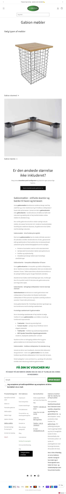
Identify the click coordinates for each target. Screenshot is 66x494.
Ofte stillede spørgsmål (22, 428)
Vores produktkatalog (25, 445)
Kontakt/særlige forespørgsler (8, 428)
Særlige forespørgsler (25, 441)
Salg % (6, 437)
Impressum (22, 398)
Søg (20, 449)
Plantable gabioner (9, 407)
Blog (20, 433)
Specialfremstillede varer (9, 399)
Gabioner (6, 403)
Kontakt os (22, 423)
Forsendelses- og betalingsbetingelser (24, 414)
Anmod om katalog (9, 433)
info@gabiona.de (38, 431)
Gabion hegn (7, 415)
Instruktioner (22, 437)
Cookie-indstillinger (24, 405)
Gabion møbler (8, 423)
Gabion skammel (10, 95)
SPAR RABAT (54, 379)
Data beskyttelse (23, 401)
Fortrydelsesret (23, 409)
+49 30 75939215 (38, 424)
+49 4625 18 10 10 (39, 408)
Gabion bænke (9, 159)
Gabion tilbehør (8, 419)
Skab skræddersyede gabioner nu (33, 188)
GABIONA (31, 490)
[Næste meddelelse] (63, 2)
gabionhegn (51, 424)
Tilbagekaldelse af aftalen (25, 453)
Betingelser (22, 419)
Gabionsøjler (7, 411)
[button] (4, 8)
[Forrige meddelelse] (3, 2)
